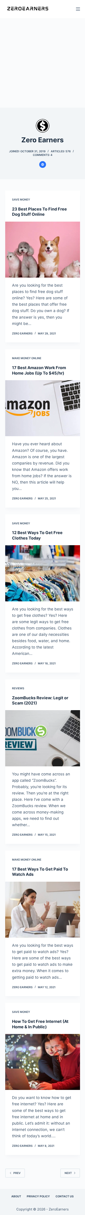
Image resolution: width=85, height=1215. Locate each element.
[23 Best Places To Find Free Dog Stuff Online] (42, 250)
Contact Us (65, 1196)
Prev (17, 1173)
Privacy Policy (38, 1196)
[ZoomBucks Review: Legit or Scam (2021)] (42, 738)
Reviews (18, 688)
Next (68, 1173)
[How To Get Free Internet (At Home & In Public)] (42, 1062)
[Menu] (78, 9)
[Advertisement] (42, 62)
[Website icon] (42, 164)
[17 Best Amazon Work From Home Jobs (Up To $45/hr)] (42, 408)
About (16, 1196)
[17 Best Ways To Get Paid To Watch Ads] (42, 910)
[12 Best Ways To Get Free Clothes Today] (42, 573)
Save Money (21, 199)
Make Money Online (26, 358)
